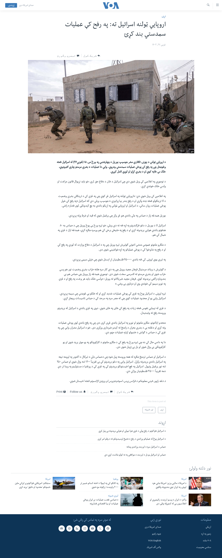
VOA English (154, 540)
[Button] (91, 55)
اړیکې (208, 527)
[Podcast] (69, 528)
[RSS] (77, 528)
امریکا (183, 479)
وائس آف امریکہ (154, 547)
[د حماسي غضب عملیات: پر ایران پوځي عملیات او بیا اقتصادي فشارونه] (132, 500)
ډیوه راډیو (156, 534)
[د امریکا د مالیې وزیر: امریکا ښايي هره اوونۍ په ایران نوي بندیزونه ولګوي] (200, 483)
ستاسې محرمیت (203, 547)
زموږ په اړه (206, 534)
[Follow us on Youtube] (92, 528)
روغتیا (115, 479)
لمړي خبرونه (113, 496)
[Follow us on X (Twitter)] (100, 528)
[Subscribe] (62, 528)
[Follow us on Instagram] (85, 528)
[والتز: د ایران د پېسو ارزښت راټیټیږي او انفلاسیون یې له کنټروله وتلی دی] (200, 500)
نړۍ (163, 16)
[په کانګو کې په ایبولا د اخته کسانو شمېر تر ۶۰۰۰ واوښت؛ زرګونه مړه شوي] (132, 483)
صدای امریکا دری (26, 5)
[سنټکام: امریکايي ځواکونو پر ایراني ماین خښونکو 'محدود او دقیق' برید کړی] (64, 483)
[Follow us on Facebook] (108, 528)
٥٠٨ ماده (207, 540)
